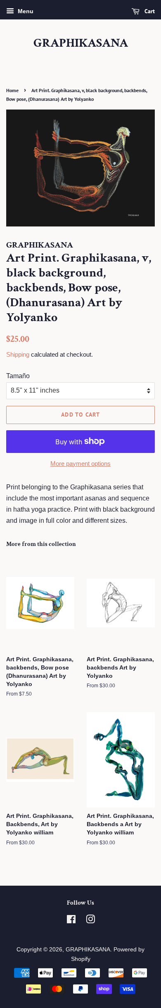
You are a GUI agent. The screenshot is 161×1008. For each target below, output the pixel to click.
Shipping (17, 354)
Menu (24, 11)
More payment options (80, 463)
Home (12, 90)
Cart (149, 11)
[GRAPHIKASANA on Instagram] (90, 921)
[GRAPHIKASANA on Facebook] (71, 921)
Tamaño (18, 375)
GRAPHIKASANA (80, 43)
